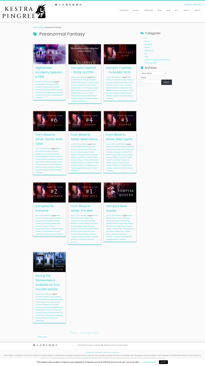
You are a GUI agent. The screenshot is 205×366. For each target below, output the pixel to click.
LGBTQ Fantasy (56, 90)
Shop (160, 10)
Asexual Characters (113, 147)
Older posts (41, 337)
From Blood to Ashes (90, 88)
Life (146, 53)
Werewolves (83, 101)
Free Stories (128, 223)
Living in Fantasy (125, 85)
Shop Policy (98, 352)
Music (186, 10)
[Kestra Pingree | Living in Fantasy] (23, 11)
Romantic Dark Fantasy (79, 231)
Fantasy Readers (78, 85)
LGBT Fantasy (86, 90)
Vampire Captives (77, 98)
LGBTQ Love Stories (119, 157)
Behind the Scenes (84, 147)
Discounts (148, 44)
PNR (89, 96)
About (197, 10)
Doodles (110, 152)
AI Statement (90, 352)
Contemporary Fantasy (43, 84)
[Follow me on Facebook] (67, 4)
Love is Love (48, 164)
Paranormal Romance (79, 96)
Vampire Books (56, 95)
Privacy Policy (107, 352)
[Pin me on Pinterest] (74, 4)
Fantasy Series (90, 85)
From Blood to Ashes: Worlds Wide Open (49, 139)
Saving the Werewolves (50, 313)
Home (35, 27)
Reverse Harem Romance (44, 310)
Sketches (116, 165)
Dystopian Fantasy (119, 80)
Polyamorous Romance (43, 307)
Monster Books (40, 92)
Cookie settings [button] (149, 362)
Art (176, 10)
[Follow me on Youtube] (57, 4)
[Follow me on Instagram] (60, 4)
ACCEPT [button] (163, 362)
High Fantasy (75, 90)
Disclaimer (115, 352)
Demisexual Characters (126, 149)
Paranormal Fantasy (42, 95)
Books (135, 10)
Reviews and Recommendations (157, 60)
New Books (110, 88)
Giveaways (149, 50)
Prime (94, 96)
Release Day (57, 307)
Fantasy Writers (76, 88)
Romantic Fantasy (112, 93)
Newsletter (124, 10)
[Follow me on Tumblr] (70, 4)
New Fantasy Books (122, 88)
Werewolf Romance (49, 318)
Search (143, 77)
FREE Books (148, 10)
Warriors (74, 242)
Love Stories (116, 160)
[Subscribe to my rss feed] (81, 4)
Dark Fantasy (82, 82)
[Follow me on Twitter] (78, 4)
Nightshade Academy (55, 92)
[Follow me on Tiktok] (64, 4)
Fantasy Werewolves (55, 299)
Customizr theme (122, 345)
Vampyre (74, 171)
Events (147, 47)
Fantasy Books (47, 87)
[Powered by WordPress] (102, 344)
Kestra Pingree (87, 345)
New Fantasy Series (113, 231)
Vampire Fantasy (91, 98)
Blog (168, 10)
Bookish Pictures (83, 80)
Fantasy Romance (54, 156)
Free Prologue (118, 223)
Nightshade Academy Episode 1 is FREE (49, 72)
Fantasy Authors (41, 154)
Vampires (38, 98)
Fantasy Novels (81, 152)
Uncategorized (150, 63)
